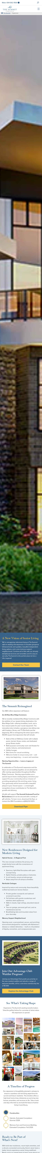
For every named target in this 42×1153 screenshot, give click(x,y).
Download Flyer (21, 806)
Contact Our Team (21, 664)
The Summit (6, 13)
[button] (8, 1022)
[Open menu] (38, 9)
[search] (38, 2)
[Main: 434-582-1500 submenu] (19, 2)
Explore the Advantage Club (21, 991)
